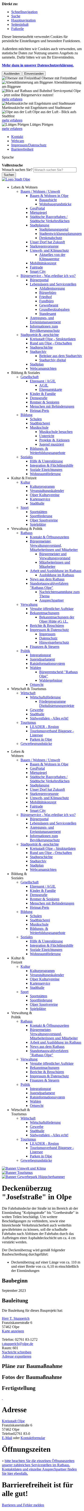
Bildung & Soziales (25, 373)
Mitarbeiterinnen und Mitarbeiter (54, 564)
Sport (24, 508)
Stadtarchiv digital (52, 360)
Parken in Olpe (41, 739)
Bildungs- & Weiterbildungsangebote (47, 451)
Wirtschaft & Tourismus (28, 689)
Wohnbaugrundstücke (55, 204)
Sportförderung (41, 516)
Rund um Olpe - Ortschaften (51, 343)
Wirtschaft (28, 693)
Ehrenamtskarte (50, 390)
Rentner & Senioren (44, 402)
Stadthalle (37, 503)
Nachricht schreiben (16, 1352)
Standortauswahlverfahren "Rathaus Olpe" (49, 585)
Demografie (38, 398)
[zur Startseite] (16, 179)
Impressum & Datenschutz (49, 630)
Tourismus (28, 722)
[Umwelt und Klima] (24, 1168)
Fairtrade (36, 267)
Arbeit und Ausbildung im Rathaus (55, 571)
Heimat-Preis (39, 411)
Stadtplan (37, 364)
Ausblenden (12, 73)
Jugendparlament (42, 659)
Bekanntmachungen (44, 613)
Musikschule (39, 427)
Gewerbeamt (48, 305)
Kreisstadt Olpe (13, 1421)
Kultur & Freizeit (23, 478)
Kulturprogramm (42, 486)
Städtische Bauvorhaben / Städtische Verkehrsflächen (50, 219)
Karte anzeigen (13, 1331)
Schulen (36, 419)
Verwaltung (29, 604)
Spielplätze (38, 524)
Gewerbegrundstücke (36, 744)
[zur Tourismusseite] (17, 1173)
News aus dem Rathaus (47, 579)
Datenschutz (48, 638)
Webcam (17, 141)
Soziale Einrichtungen (46, 470)
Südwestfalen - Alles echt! (49, 718)
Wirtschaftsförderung (45, 697)
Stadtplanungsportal (53, 229)
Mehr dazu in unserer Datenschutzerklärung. (38, 65)
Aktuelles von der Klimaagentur (52, 257)
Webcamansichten (43, 368)
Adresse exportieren (16, 1356)
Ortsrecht (36, 685)
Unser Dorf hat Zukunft (47, 242)
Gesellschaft (29, 377)
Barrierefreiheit (22, 149)
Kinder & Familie (43, 394)
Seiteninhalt (19, 24)
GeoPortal (37, 208)
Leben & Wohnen (24, 187)
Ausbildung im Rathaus (56, 575)
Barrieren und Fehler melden (23, 1505)
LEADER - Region (44, 727)
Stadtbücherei (40, 423)
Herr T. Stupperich (15, 1318)
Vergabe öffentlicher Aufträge (52, 609)
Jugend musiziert (51, 444)
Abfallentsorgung (52, 288)
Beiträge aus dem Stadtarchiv (60, 356)
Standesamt (47, 314)
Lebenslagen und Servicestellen (53, 284)
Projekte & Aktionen (54, 440)
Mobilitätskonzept (43, 263)
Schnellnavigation (24, 12)
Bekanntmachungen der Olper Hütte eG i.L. (56, 619)
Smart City (38, 271)
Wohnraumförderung (45, 474)
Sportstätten (38, 512)
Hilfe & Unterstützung (46, 461)
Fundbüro (46, 301)
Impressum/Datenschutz (28, 145)
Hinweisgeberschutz (54, 642)
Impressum (47, 634)
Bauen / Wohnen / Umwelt (40, 191)
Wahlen (35, 668)
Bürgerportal (39, 280)
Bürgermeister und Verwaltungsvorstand (54, 556)
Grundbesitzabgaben (54, 309)
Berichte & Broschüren (47, 626)
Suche (15, 16)
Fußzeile (17, 29)
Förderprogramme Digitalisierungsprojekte (56, 703)
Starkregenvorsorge (44, 246)
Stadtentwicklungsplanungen (60, 234)
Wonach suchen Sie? (17, 170)
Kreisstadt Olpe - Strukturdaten (53, 339)
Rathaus (26, 533)
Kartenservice (40, 499)
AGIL (43, 385)
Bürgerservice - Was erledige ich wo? (48, 276)
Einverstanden (34, 73)
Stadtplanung (39, 225)
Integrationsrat (40, 655)
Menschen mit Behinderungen (52, 406)
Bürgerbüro (47, 293)
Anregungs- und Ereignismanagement (45, 320)
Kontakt (17, 137)
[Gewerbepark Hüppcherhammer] (33, 1177)
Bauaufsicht (48, 200)
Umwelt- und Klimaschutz (49, 250)
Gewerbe (36, 710)
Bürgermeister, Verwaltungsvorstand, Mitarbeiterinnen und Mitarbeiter (54, 545)
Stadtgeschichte (41, 347)
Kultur (25, 482)
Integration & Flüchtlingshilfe (51, 465)
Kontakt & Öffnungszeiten (49, 537)
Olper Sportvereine (44, 520)
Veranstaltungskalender (47, 491)
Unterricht (46, 436)
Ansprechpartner (51, 600)
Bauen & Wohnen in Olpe (49, 196)
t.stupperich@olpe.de (17, 1344)
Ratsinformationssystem (47, 663)
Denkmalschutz (50, 238)
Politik (25, 651)
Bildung (26, 415)
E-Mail (7, 1438)
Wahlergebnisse (50, 680)
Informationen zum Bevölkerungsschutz (45, 328)
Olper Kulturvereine (45, 495)
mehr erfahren (12, 99)
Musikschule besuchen (56, 432)
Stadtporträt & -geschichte (40, 335)
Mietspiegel (38, 212)
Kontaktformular (33, 1438)
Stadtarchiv (38, 352)
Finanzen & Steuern (44, 647)
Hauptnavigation (23, 20)
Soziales (27, 457)
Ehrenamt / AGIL (43, 381)
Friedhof (45, 297)
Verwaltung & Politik (26, 529)
